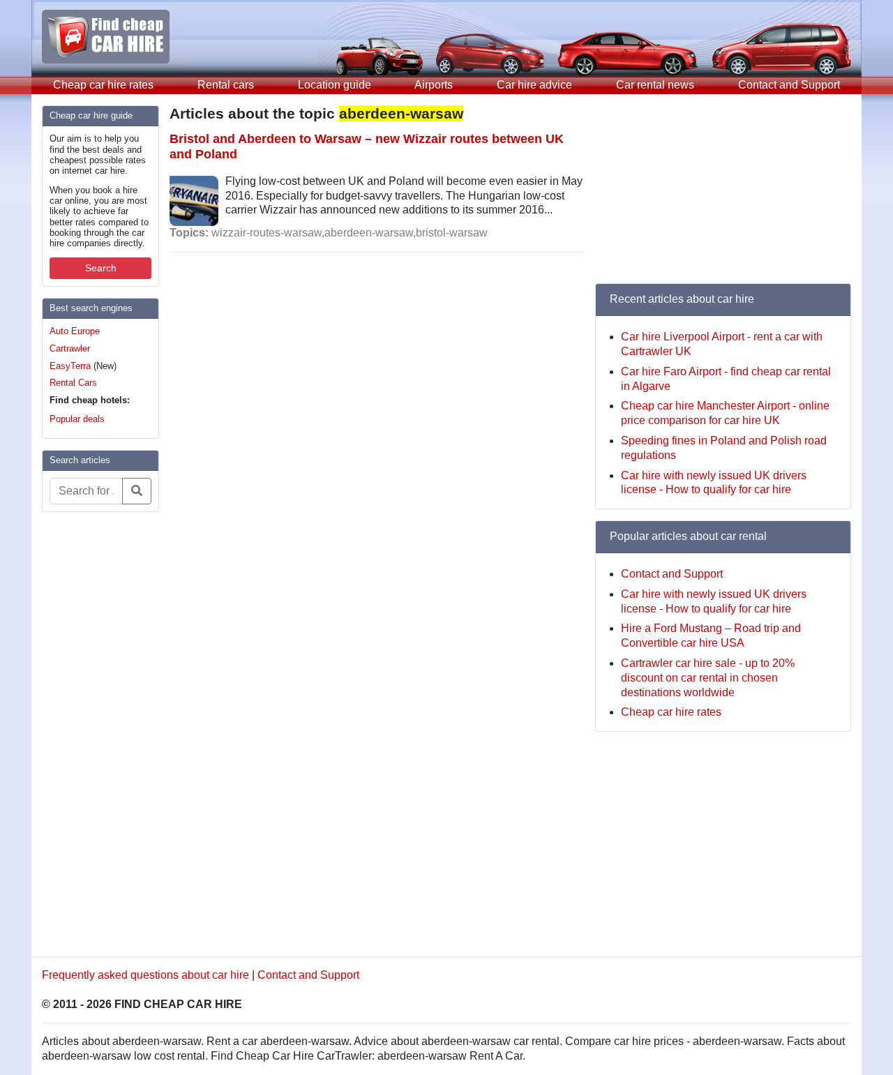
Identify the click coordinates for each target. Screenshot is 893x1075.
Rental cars (225, 85)
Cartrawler (70, 348)
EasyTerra (70, 366)
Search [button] (101, 267)
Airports (433, 85)
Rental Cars (73, 382)
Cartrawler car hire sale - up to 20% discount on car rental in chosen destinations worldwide (708, 677)
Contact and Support (789, 85)
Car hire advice (534, 85)
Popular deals (77, 419)
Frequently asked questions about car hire (145, 975)
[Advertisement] (97, 732)
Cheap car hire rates (103, 85)
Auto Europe (75, 331)
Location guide (334, 85)
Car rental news (655, 85)
